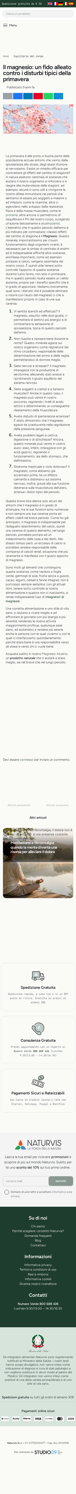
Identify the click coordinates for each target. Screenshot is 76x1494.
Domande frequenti (38, 1236)
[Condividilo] (18, 96)
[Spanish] (71, 4)
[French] (55, 4)
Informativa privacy (38, 1265)
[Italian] (66, 4)
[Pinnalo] (38, 96)
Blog (38, 1240)
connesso (26, 760)
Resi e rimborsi (38, 1274)
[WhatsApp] (43, 1319)
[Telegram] (33, 1319)
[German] (61, 4)
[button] (10, 25)
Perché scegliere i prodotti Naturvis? (38, 1231)
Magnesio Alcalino (55, 654)
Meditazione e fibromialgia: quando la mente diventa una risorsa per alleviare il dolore (34, 847)
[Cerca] (69, 13)
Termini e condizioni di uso (38, 1269)
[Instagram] (53, 1319)
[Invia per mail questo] (7, 96)
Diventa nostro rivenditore (38, 1284)
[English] (50, 4)
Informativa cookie (38, 1279)
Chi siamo (38, 1226)
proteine (12, 215)
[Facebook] (22, 1319)
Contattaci (38, 1245)
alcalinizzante (50, 223)
